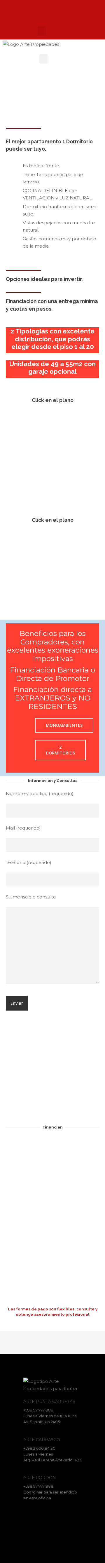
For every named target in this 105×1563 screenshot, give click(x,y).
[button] (42, 31)
